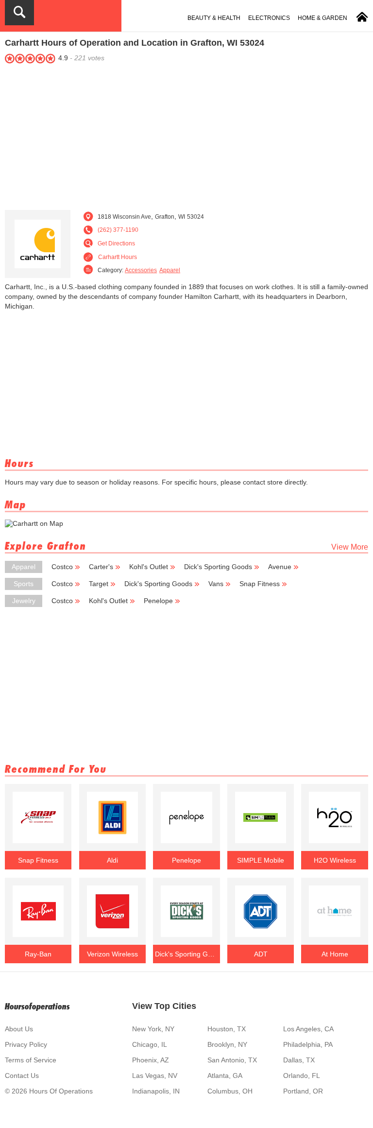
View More (349, 547)
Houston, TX (226, 1029)
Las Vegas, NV (154, 1075)
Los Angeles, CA (308, 1029)
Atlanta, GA (224, 1075)
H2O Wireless (335, 860)
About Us (19, 1029)
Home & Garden (322, 18)
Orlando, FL (301, 1075)
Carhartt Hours (117, 257)
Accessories (141, 270)
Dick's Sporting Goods (218, 567)
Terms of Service (30, 1060)
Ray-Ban (38, 954)
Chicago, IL (149, 1044)
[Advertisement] (186, 135)
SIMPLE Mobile (260, 860)
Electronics (269, 18)
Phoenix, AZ (150, 1060)
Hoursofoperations (37, 1006)
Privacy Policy (26, 1044)
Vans (215, 584)
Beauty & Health (213, 18)
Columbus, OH (230, 1091)
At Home (335, 954)
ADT (261, 954)
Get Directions (116, 243)
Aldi (112, 860)
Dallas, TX (299, 1060)
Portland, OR (303, 1091)
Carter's (101, 567)
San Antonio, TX (232, 1060)
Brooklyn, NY (227, 1044)
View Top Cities (164, 1006)
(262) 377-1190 (118, 229)
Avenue (279, 567)
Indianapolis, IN (156, 1091)
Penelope (158, 601)
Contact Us (22, 1075)
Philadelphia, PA (308, 1044)
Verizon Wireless (112, 954)
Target (98, 584)
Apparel (169, 270)
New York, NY (153, 1029)
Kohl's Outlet (148, 567)
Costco (62, 567)
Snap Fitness (259, 584)
